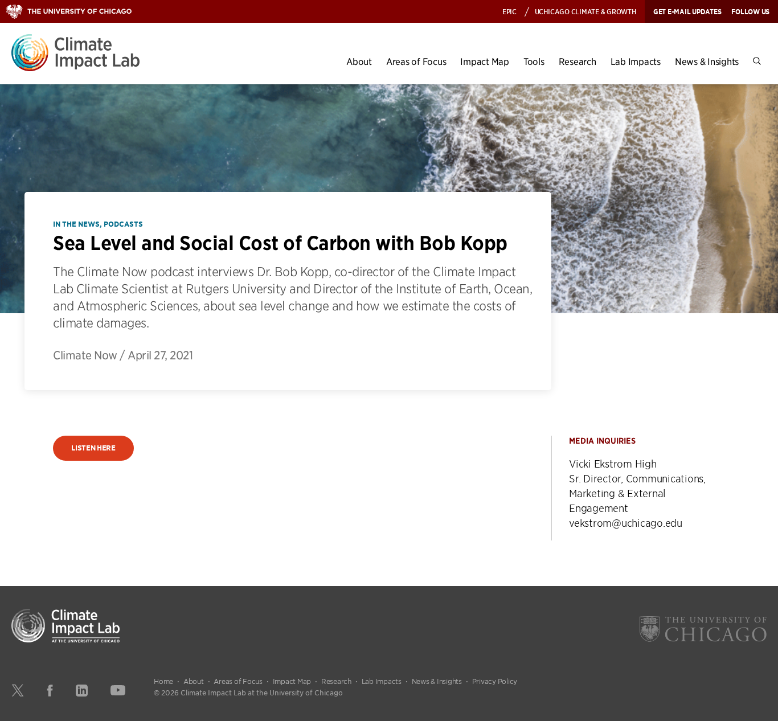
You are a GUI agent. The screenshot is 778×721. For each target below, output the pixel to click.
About (359, 61)
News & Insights (707, 61)
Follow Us (750, 11)
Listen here (93, 448)
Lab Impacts (636, 61)
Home (163, 681)
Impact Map (484, 61)
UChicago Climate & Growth (585, 11)
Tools (533, 61)
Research (577, 61)
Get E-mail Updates (687, 11)
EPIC (509, 11)
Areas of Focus (416, 61)
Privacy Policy (495, 681)
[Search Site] (757, 61)
